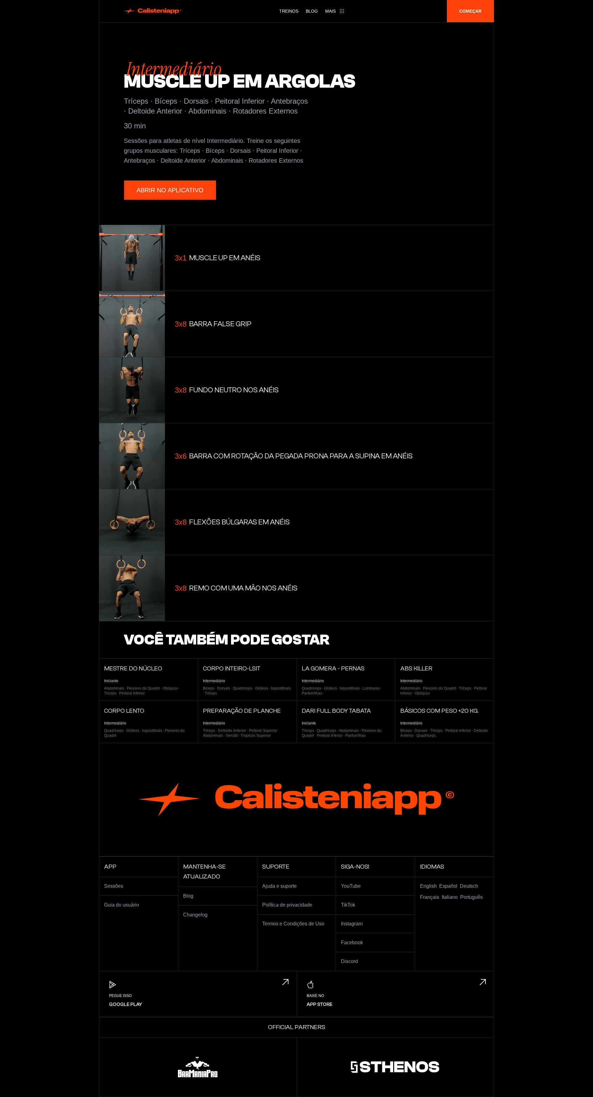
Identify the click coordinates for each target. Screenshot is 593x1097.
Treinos (288, 11)
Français (429, 897)
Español (448, 886)
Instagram (352, 923)
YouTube (351, 886)
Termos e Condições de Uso (293, 923)
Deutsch (469, 886)
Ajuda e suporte (279, 886)
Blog (312, 11)
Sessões (113, 886)
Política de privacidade (287, 904)
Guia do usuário (121, 904)
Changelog (195, 914)
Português (471, 897)
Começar (470, 11)
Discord (349, 961)
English (428, 886)
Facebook (352, 942)
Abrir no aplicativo (170, 190)
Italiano (450, 897)
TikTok (348, 904)
